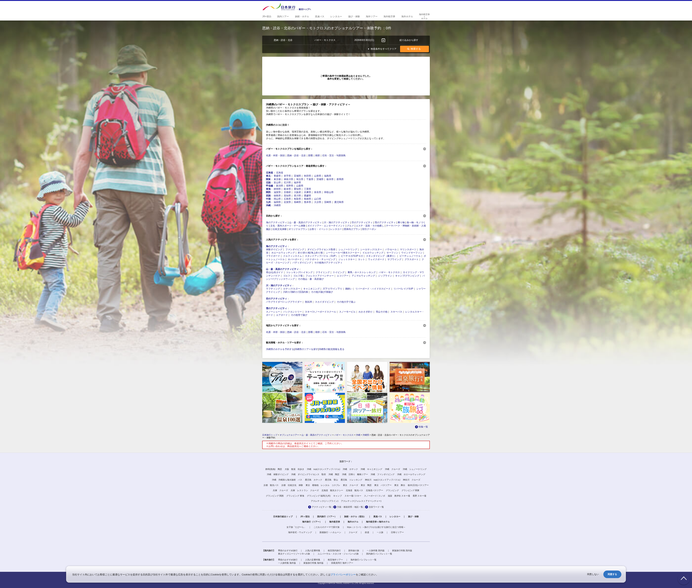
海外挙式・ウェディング (300, 532)
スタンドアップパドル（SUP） (321, 256)
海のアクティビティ (276, 222)
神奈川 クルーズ (411, 480)
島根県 (307, 199)
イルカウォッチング (372, 252)
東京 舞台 (399, 485)
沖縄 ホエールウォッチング (411, 474)
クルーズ (353, 532)
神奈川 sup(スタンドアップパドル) (382, 480)
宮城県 (297, 175)
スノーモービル (347, 311)
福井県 (297, 182)
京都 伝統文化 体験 (292, 485)
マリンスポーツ (408, 249)
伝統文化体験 (280, 229)
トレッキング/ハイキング (299, 272)
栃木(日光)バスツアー (418, 485)
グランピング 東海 (295, 496)
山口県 (317, 199)
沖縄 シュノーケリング (415, 469)
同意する (612, 574)
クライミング (323, 272)
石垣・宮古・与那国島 (334, 155)
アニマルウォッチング (363, 275)
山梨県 (299, 185)
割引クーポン (369, 229)
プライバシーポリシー (343, 574)
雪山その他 (381, 311)
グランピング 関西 (275, 496)
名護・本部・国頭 (275, 155)
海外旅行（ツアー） (312, 521)
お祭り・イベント (318, 229)
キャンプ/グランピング (407, 275)
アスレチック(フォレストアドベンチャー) (361, 501)
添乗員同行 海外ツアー (342, 563)
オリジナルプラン (298, 229)
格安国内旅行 (334, 550)
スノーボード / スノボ (374, 496)
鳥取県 (297, 199)
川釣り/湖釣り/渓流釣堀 (295, 292)
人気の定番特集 (312, 550)
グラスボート (412, 259)
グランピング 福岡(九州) (319, 496)
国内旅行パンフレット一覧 (379, 554)
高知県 (287, 195)
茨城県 (319, 179)
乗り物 (401, 222)
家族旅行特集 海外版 (313, 563)
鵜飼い (348, 288)
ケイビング (339, 272)
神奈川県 (288, 179)
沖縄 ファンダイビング (382, 474)
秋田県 (307, 175)
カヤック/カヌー (291, 288)
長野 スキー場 (419, 496)
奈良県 (317, 192)
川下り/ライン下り (332, 288)
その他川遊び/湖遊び (322, 292)
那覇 (310, 155)
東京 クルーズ (350, 485)
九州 (268, 202)
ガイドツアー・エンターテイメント (326, 225)
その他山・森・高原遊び (311, 279)
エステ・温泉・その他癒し (370, 225)
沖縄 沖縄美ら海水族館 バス (287, 480)
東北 (268, 175)
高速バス (377, 516)
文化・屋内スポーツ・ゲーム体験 (287, 225)
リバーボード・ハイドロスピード (373, 288)
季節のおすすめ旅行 (288, 550)
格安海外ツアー (335, 559)
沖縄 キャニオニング (371, 469)
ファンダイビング (294, 249)
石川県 (287, 182)
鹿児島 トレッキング (351, 480)
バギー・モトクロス (389, 272)
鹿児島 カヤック (313, 480)
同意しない (593, 574)
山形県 (317, 175)
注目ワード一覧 (376, 507)
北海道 (269, 172)
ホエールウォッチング (283, 252)
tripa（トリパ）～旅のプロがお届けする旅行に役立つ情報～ (376, 527)
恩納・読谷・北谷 (296, 155)
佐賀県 (287, 202)
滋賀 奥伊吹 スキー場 (399, 496)
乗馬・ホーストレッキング (362, 272)
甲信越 (269, 185)
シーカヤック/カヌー (371, 249)
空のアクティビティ (362, 222)
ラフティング (273, 288)
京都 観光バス (271, 485)
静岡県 (277, 189)
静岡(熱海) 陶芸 (273, 469)
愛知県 (297, 189)
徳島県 (277, 195)
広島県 (287, 199)
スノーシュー (273, 311)
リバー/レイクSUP (403, 288)
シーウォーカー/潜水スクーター (342, 252)
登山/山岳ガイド (274, 272)
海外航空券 (334, 521)
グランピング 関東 (410, 490)
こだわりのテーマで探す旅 (327, 527)
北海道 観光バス (354, 490)
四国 (268, 195)
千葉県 (309, 179)
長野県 (289, 185)
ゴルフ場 (298, 275)
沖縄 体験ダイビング (278, 474)
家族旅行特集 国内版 (402, 550)
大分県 (317, 202)
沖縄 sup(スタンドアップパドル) (323, 469)
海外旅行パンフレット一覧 (363, 559)
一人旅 (380, 532)
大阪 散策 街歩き (294, 469)
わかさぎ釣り (366, 311)
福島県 (327, 175)
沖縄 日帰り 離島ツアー (355, 474)
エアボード (282, 315)
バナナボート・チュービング (320, 259)
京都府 (287, 192)
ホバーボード (295, 259)
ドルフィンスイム (292, 256)
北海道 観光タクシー (332, 490)
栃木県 (330, 179)
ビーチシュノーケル (410, 256)
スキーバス (396, 311)
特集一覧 (423, 426)
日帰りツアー (397, 532)
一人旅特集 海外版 (287, 563)
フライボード (273, 256)
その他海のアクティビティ (328, 262)
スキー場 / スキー (353, 496)
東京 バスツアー (383, 485)
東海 (268, 189)
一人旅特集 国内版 (376, 550)
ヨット (361, 259)
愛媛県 (307, 195)
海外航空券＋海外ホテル (378, 521)
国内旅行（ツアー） (327, 516)
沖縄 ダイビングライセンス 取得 (308, 474)
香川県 (297, 195)
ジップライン (385, 275)
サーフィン (392, 252)
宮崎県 (327, 202)
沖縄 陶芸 (334, 474)
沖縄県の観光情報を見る (331, 349)
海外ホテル (353, 521)
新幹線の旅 (353, 550)
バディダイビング (301, 262)
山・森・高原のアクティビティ (305, 222)
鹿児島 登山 (331, 480)
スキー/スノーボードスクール (320, 311)
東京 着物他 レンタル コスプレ (323, 485)
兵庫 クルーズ (280, 490)
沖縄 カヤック (350, 469)
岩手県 (287, 175)
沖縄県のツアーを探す (306, 349)
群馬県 (340, 179)
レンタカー (336, 229)
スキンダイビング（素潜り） (381, 256)
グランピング (392, 490)
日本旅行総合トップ (283, 516)
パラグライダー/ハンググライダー (284, 301)
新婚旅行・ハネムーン (330, 532)
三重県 (307, 189)
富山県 (277, 182)
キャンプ (337, 496)
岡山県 (277, 199)
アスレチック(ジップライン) (324, 501)
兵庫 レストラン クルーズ (305, 490)
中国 (268, 199)
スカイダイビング (324, 301)
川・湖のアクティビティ (337, 222)
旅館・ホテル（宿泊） (355, 516)
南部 (317, 155)
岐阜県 (287, 189)
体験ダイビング (274, 249)
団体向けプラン (352, 229)
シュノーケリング (347, 249)
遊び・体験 (413, 516)
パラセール (391, 249)
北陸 (268, 182)
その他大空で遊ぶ (346, 301)
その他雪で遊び (299, 315)
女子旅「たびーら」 (296, 527)
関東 (268, 179)
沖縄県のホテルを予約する (280, 349)
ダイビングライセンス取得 (321, 249)
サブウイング (394, 259)
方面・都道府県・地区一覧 (350, 507)
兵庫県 (307, 192)
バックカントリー (292, 311)
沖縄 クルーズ (392, 469)
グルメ (350, 225)
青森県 (277, 175)
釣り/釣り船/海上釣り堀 (310, 252)
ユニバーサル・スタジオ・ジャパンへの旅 (338, 554)
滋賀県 (277, 192)
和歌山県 (329, 192)
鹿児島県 (339, 202)
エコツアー (343, 275)
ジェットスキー (346, 259)
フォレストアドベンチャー (320, 275)
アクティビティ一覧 (321, 507)
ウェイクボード (376, 259)
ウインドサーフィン (411, 252)
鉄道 (367, 532)
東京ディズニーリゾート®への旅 (294, 554)
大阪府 (297, 192)
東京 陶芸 (366, 485)
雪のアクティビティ (385, 222)
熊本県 (307, 202)
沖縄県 (277, 205)
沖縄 (268, 205)
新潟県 (279, 185)
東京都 (277, 179)
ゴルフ (286, 275)
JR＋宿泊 (305, 516)
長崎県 (297, 202)
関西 (268, 192)
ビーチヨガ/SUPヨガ (352, 256)
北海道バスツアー (374, 490)
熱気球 (308, 301)
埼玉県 (299, 179)
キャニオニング (311, 288)
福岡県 (277, 202)
